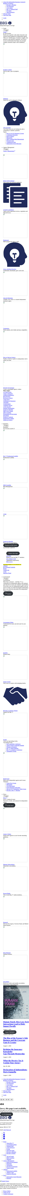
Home (4, 1141)
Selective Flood (7, 573)
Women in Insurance (11, 747)
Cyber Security (7, 407)
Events (5, 739)
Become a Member (11, 5)
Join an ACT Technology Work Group (16, 789)
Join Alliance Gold (11, 559)
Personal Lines (10, 140)
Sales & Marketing (8, 298)
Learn (4, 32)
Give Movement (10, 786)
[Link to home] (6, 24)
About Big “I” (10, 1143)
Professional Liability (8, 418)
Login (4, 18)
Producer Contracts (8, 417)
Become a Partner (10, 1153)
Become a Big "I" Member (13, 790)
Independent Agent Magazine (13, 143)
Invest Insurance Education (13, 787)
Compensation (7, 404)
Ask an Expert (7, 127)
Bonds (5, 568)
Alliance (5, 1169)
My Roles (8, 10)
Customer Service (7, 405)
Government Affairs (8, 622)
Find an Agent (6, 13)
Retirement (6, 240)
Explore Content (7, 69)
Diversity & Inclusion (8, 387)
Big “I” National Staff (12, 9)
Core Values (9, 8)
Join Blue (8, 556)
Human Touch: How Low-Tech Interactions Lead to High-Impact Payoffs (16, 1024)
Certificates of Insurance (9, 401)
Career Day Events (11, 783)
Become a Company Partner (10, 710)
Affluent (5, 566)
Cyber (4, 514)
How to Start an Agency (9, 357)
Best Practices (6, 396)
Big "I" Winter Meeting (12, 748)
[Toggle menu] (7, 1100)
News (4, 798)
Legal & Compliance (8, 209)
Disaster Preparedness (8, 408)
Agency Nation (7, 834)
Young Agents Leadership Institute (15, 745)
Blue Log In (9, 561)
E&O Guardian (7, 412)
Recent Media (6, 893)
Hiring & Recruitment (8, 181)
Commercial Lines (11, 142)
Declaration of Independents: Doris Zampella (15, 1071)
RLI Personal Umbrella (9, 567)
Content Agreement (8, 1194)
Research (5, 922)
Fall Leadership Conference (13, 744)
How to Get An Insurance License (15, 133)
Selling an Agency (8, 420)
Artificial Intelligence (8, 395)
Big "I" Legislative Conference (14, 750)
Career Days (6, 399)
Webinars (5, 98)
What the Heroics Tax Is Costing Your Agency (13, 1062)
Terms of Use (6, 1192)
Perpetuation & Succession (10, 414)
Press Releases (7, 952)
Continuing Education (12, 135)
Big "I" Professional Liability (10, 456)
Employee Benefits (8, 409)
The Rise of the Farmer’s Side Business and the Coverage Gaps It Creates (15, 1040)
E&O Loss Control (8, 411)
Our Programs (10, 6)
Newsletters (6, 981)
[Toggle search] (2, 1100)
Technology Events (11, 751)
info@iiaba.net (7, 1130)
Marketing (9, 1163)
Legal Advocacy (10, 1147)
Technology (6, 328)
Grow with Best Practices (9, 269)
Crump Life (6, 570)
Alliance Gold (10, 1172)
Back (6, 30)
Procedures (6, 415)
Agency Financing (8, 393)
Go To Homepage (6, 1114)
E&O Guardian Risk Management (15, 139)
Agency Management (8, 151)
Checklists (5, 402)
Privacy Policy (7, 1191)
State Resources (10, 12)
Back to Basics (10, 136)
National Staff (10, 1146)
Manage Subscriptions (9, 864)
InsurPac (5, 652)
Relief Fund (6, 778)
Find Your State (7, 15)
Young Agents (6, 681)
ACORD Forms (7, 392)
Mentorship (9, 138)
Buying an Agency (8, 398)
